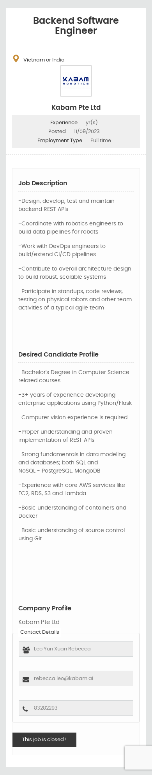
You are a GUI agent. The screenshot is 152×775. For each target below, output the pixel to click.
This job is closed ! (44, 739)
